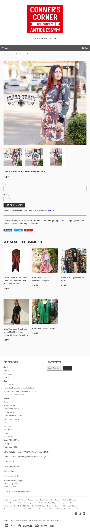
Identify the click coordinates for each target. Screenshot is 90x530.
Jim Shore (7, 367)
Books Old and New (11, 440)
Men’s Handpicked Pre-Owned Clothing (19, 388)
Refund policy (61, 509)
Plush (6, 433)
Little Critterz (8, 426)
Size (5, 184)
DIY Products (9, 412)
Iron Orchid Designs (11, 419)
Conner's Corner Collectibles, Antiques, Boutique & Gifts (27, 520)
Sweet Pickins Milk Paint (13, 416)
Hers (5, 381)
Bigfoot (6, 398)
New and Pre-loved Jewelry (14, 395)
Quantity (6, 194)
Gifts (5, 423)
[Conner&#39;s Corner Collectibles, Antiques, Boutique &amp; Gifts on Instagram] (84, 514)
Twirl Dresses (9, 384)
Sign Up (67, 368)
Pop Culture (8, 437)
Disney (6, 402)
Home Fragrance (10, 405)
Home (5, 54)
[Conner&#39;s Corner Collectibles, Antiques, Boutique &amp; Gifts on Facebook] (76, 514)
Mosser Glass (8, 430)
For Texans (8, 374)
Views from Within (11, 447)
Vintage (6, 370)
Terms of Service (50, 509)
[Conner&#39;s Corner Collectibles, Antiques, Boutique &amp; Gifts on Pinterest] (80, 514)
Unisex (6, 378)
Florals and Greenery (11, 409)
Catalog (6, 444)
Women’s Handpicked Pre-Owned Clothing (20, 391)
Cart (86, 48)
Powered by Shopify (53, 520)
